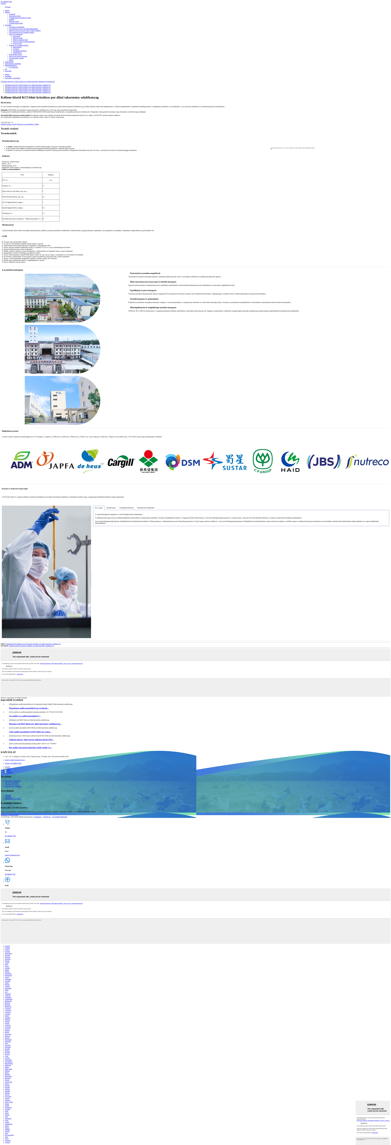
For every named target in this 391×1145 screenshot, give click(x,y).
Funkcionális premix (15, 54)
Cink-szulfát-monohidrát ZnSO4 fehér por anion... (30, 732)
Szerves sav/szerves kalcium (18, 56)
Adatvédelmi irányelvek (12, 799)
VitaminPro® (17, 53)
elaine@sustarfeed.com (12, 855)
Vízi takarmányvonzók (16, 58)
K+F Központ (13, 67)
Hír (6, 69)
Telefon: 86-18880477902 (13, 763)
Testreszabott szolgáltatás (13, 64)
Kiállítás (11, 19)
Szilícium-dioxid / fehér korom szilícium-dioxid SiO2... (31, 740)
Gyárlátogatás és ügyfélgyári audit (20, 18)
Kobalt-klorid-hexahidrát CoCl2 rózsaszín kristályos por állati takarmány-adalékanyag (33, 644)
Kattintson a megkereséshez (10, 815)
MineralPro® (17, 47)
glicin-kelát (16, 36)
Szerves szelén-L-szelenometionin (24, 42)
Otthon (7, 10)
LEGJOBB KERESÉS (59, 817)
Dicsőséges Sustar (15, 16)
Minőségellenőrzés (11, 65)
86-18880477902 (6, 2)
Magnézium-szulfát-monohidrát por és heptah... (29, 708)
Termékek (8, 25)
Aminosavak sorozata (12, 784)
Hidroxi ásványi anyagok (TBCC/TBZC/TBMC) (25, 30)
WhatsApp (19, 124)
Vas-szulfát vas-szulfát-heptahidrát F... (25, 716)
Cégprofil (12, 14)
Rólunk (7, 12)
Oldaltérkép (37, 817)
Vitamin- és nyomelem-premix (18, 45)
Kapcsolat (8, 71)
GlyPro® (16, 49)
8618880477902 (10, 874)
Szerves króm (17, 43)
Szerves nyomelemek (16, 34)
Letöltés (36, 124)
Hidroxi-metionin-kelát (20, 40)
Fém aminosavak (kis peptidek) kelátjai (21, 32)
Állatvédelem (9, 62)
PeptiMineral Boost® (20, 51)
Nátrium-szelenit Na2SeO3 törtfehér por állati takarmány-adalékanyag (31, 646)
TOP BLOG (47, 817)
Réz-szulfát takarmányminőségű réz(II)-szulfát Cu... (30, 748)
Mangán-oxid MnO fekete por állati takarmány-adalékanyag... (35, 724)
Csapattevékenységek (16, 23)
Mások (11, 60)
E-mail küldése (28, 124)
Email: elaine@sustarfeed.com (15, 760)
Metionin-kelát (17, 38)
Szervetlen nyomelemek (16, 27)
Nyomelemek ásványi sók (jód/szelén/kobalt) (23, 29)
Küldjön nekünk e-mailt (8, 124)
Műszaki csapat (14, 21)
